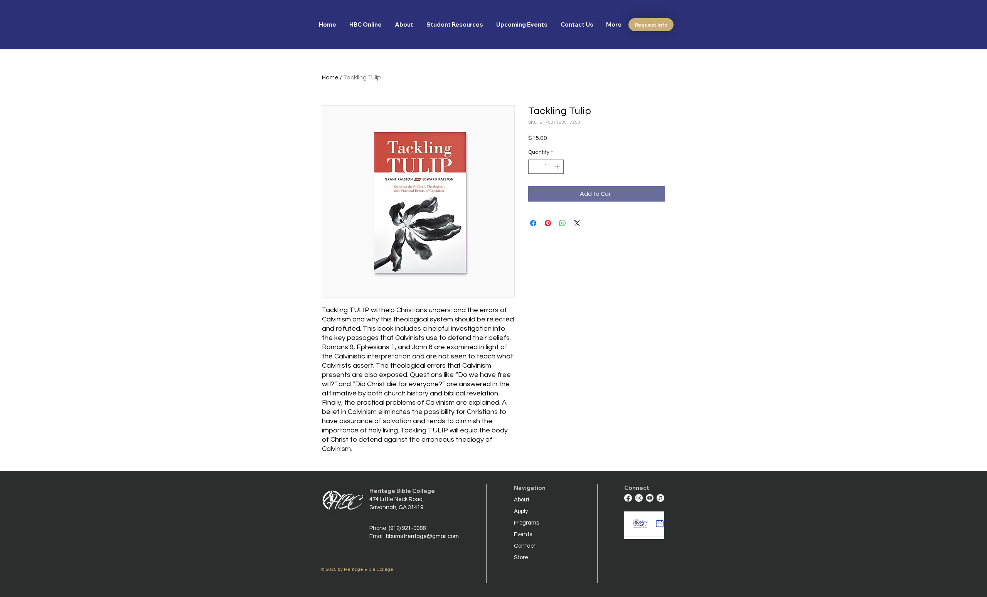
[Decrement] (534, 166)
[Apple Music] (660, 498)
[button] (405, 24)
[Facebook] (628, 498)
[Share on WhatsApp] (562, 223)
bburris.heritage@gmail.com (422, 536)
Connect (636, 487)
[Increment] (558, 166)
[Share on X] (577, 223)
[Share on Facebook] (533, 223)
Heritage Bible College (402, 490)
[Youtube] (650, 498)
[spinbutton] (546, 166)
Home (330, 77)
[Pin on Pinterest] (547, 223)
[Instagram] (639, 498)
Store (521, 557)
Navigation (530, 487)
